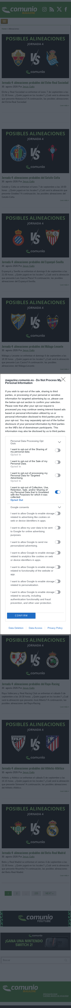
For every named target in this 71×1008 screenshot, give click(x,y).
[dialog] (35, 504)
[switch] (57, 450)
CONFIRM (21, 615)
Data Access (35, 628)
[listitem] (35, 442)
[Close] (64, 380)
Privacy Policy (55, 628)
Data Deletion (16, 628)
